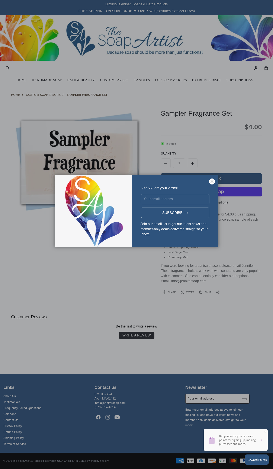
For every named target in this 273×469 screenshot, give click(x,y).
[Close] (212, 181)
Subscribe (172, 213)
